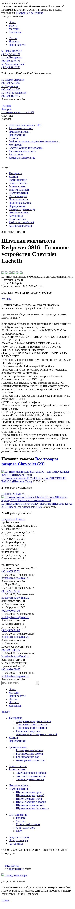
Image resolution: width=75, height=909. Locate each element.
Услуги (5, 711)
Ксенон (13, 138)
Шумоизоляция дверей (30, 795)
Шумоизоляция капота (30, 805)
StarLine (21, 821)
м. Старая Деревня (12, 79)
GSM (19, 830)
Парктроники (17, 134)
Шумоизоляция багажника (32, 808)
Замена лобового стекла (31, 772)
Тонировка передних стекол (33, 721)
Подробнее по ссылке (29, 12)
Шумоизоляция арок (29, 792)
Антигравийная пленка (30, 760)
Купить (6, 298)
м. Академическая (12, 64)
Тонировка (15, 173)
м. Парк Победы (11, 50)
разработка (12, 865)
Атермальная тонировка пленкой (36, 734)
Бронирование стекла (29, 753)
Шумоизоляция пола (29, 798)
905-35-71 (10, 60)
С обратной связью (28, 824)
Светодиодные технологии (25, 147)
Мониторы (15, 144)
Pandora (20, 817)
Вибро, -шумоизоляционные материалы (33, 141)
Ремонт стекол (18, 183)
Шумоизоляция (18, 192)
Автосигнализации (21, 128)
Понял (5, 900)
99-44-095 (10, 89)
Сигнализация (18, 196)
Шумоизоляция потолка (31, 801)
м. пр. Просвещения (13, 92)
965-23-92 (10, 82)
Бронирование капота (29, 750)
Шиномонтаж (17, 219)
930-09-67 (10, 95)
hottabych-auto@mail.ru (15, 577)
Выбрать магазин (12, 16)
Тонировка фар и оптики (31, 727)
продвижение (15, 868)
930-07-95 (10, 67)
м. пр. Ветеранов (11, 57)
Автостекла (16, 154)
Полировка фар (18, 199)
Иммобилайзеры (19, 131)
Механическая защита (22, 151)
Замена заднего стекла (30, 779)
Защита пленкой (19, 189)
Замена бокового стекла (31, 776)
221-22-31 (10, 54)
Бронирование (18, 179)
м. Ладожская (9, 86)
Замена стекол (17, 186)
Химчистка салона (20, 225)
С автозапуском (25, 827)
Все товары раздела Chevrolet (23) (29, 461)
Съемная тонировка (28, 731)
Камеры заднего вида (22, 157)
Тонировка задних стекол (32, 724)
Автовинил (16, 215)
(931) (10, 591)
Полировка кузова (20, 202)
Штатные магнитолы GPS (25, 125)
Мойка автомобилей (21, 222)
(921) (10, 571)
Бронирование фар (27, 756)
